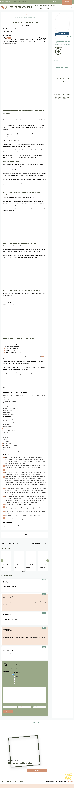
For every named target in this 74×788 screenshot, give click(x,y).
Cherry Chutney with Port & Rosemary (39, 542)
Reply (44, 579)
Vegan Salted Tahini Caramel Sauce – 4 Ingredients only (43, 566)
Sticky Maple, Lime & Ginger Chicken (9, 542)
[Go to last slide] (2, 560)
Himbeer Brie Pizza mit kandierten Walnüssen (30, 566)
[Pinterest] (56, 2)
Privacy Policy (9, 781)
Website (35, 707)
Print (5, 388)
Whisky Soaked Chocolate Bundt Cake (66, 80)
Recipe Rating (7, 671)
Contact (21, 781)
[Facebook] (51, 2)
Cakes (15, 19)
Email (20, 707)
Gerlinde (5, 629)
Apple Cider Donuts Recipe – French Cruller (6, 566)
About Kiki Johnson (44, 5)
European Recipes (32, 19)
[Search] (69, 60)
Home (36, 5)
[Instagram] (53, 2)
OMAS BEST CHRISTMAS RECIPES (18, 2)
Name (5, 707)
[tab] (22, 571)
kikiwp (22, 25)
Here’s (42, 356)
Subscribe (37, 770)
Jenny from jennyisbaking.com (11, 596)
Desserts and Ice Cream (22, 19)
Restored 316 (70, 781)
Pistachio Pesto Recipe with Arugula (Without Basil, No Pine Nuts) (57, 97)
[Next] (47, 560)
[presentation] (6, 557)
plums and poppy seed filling (12, 346)
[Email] (58, 2)
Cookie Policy (15, 781)
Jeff (4, 581)
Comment (6, 686)
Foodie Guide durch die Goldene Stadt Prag (18, 566)
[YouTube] (61, 2)
